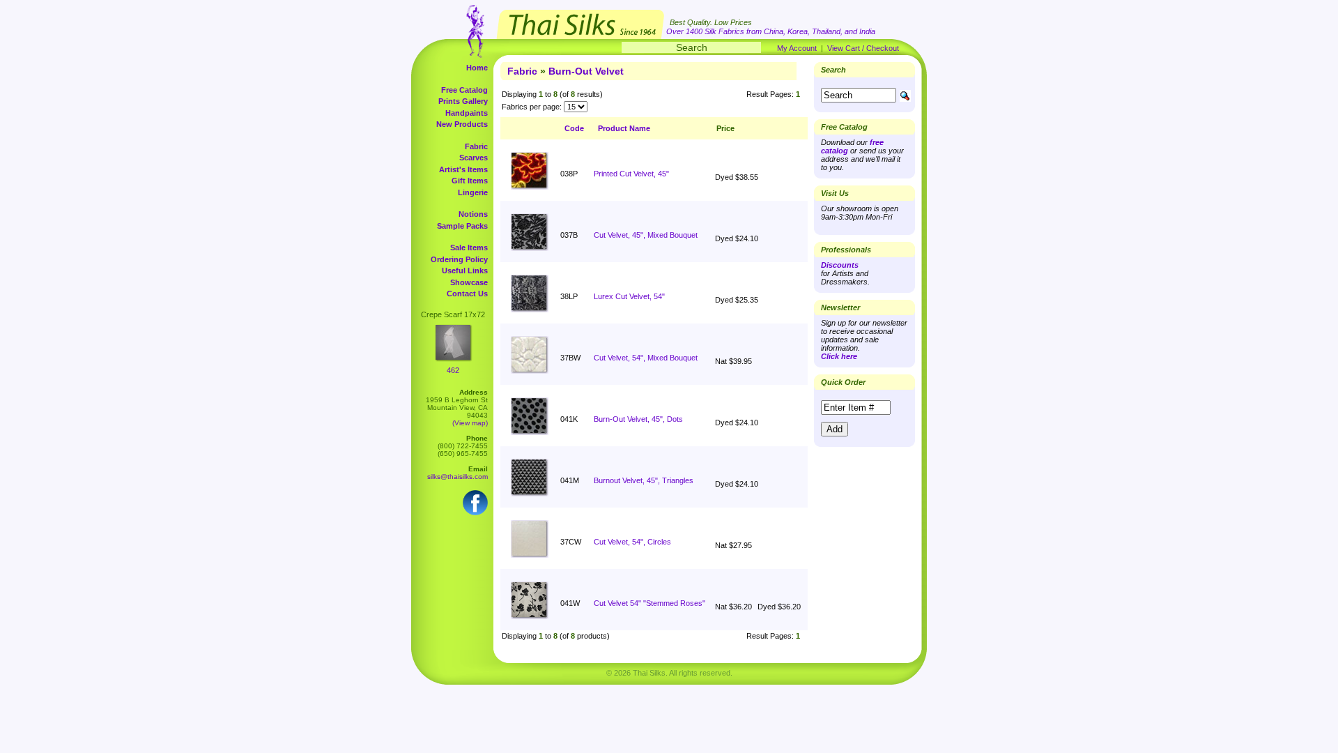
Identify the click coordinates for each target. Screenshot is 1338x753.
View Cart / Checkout (863, 48)
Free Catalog (464, 90)
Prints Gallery (463, 101)
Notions (473, 214)
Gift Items (470, 180)
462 (453, 370)
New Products (462, 124)
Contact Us (467, 293)
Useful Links (465, 270)
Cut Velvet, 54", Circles (632, 542)
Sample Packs (462, 226)
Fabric (476, 146)
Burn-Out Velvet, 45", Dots (638, 419)
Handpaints (466, 113)
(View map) (470, 423)
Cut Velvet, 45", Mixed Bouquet (646, 235)
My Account (797, 48)
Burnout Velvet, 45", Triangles (643, 480)
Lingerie (473, 192)
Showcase (469, 282)
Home (477, 67)
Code (574, 128)
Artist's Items (463, 169)
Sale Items (469, 247)
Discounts (840, 265)
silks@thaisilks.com (457, 476)
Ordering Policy (459, 259)
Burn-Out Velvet (586, 71)
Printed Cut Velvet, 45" (631, 173)
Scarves (473, 157)
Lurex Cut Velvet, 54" (629, 296)
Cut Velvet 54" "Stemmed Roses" (649, 603)
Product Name (624, 128)
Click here (839, 356)
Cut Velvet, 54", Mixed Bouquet (646, 357)
